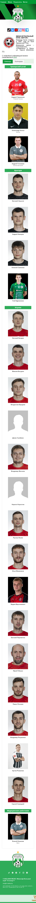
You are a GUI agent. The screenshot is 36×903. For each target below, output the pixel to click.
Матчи (25, 2)
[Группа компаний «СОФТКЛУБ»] (15, 898)
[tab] (8, 61)
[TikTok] (9, 31)
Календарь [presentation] (19, 61)
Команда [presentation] (7, 61)
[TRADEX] (5, 898)
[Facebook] (19, 31)
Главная (3, 2)
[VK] (12, 31)
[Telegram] (27, 31)
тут (15, 57)
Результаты (18, 2)
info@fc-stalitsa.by (8, 883)
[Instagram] (23, 31)
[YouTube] (16, 31)
